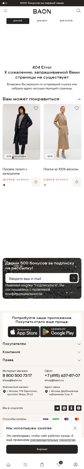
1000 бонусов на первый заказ (42, 3)
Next (78, 99)
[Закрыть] (75, 428)
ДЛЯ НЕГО (42, 21)
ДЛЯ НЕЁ (17, 21)
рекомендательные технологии (52, 440)
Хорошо (42, 449)
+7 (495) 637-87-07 (62, 375)
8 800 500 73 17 (17, 375)
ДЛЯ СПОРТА (66, 21)
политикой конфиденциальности (27, 291)
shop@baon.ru (12, 380)
